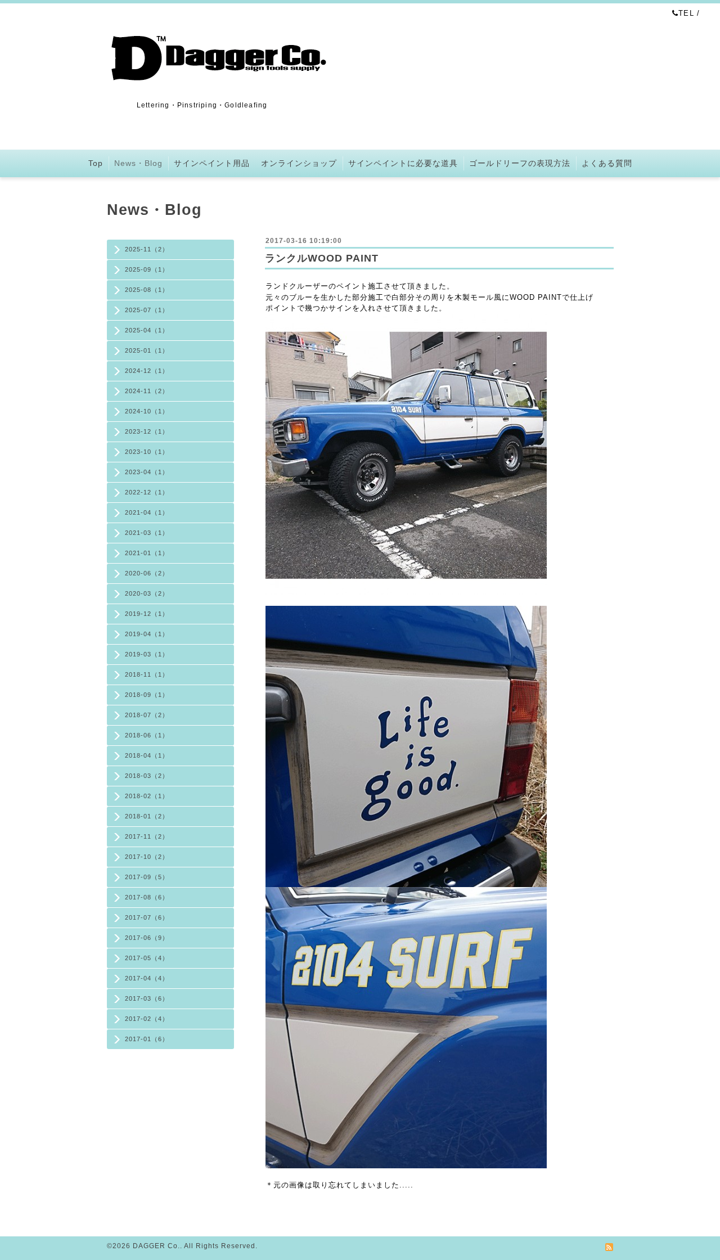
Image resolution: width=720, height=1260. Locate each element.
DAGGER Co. (156, 1246)
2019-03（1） (147, 654)
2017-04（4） (147, 978)
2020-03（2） (147, 593)
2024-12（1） (147, 370)
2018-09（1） (147, 694)
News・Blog (138, 163)
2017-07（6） (147, 917)
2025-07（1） (147, 310)
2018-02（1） (147, 796)
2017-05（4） (147, 958)
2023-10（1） (147, 451)
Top (95, 163)
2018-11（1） (147, 674)
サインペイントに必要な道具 (403, 163)
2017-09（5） (147, 877)
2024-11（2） (147, 391)
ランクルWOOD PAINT (322, 258)
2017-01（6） (147, 1039)
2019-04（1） (147, 634)
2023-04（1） (147, 472)
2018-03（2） (147, 775)
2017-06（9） (147, 937)
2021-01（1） (147, 553)
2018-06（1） (147, 735)
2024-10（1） (147, 411)
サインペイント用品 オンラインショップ (255, 163)
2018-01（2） (147, 816)
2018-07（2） (147, 715)
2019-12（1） (147, 613)
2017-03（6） (147, 998)
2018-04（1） (147, 755)
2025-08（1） (147, 289)
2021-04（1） (147, 512)
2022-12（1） (147, 492)
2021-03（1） (147, 532)
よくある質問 (607, 163)
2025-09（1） (147, 269)
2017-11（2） (147, 836)
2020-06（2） (147, 573)
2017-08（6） (147, 897)
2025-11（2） (147, 249)
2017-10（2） (147, 856)
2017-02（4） (147, 1018)
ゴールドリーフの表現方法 (519, 163)
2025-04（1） (147, 330)
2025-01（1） (147, 350)
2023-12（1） (147, 431)
